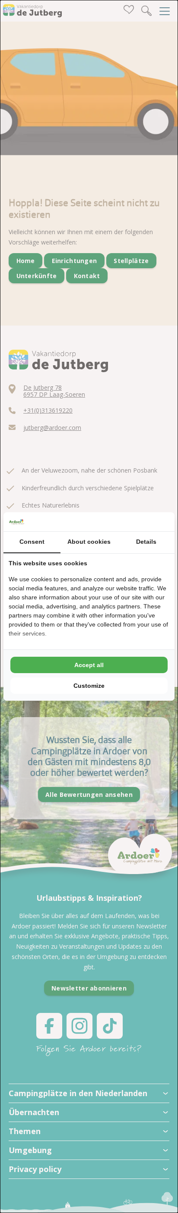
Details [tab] (146, 541)
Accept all (89, 664)
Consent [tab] (31, 541)
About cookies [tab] (89, 541)
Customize (89, 685)
